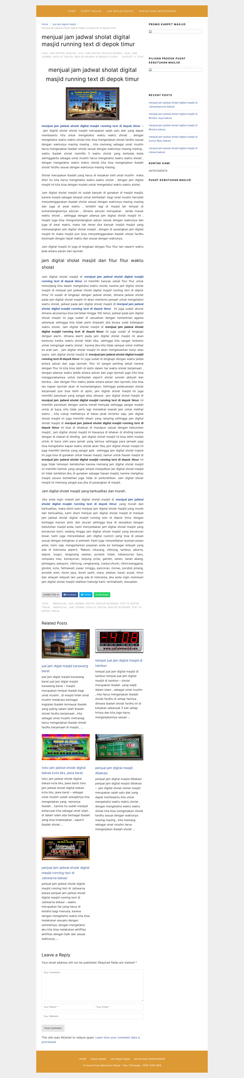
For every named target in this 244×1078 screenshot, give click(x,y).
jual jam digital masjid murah (100, 53)
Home (45, 24)
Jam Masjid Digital (120, 11)
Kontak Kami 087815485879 (157, 11)
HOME (72, 11)
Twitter (87, 594)
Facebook (71, 594)
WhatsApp (103, 594)
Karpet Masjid (91, 11)
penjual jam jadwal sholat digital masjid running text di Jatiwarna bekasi (65, 873)
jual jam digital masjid (64, 24)
